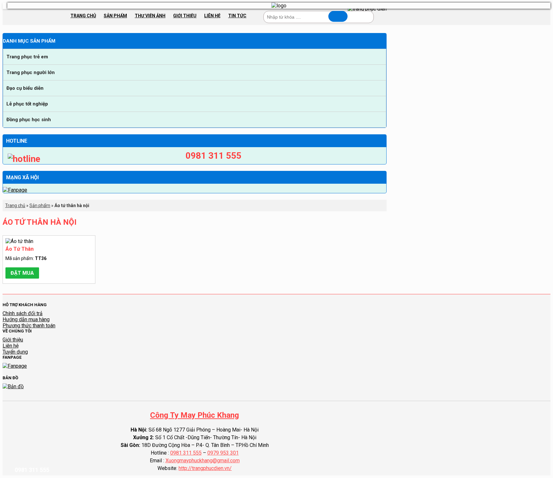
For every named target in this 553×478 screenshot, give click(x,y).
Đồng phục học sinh (28, 119)
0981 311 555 (186, 453)
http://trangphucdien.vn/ (205, 468)
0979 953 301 (223, 453)
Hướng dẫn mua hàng (26, 319)
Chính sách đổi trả (23, 313)
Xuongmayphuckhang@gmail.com (202, 460)
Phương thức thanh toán (29, 326)
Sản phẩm (115, 15)
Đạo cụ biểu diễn (25, 88)
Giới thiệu (184, 15)
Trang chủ (83, 15)
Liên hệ (212, 15)
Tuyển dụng (15, 352)
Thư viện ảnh (150, 15)
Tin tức (237, 15)
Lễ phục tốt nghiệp (27, 104)
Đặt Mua (22, 273)
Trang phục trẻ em (27, 57)
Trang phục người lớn (30, 72)
